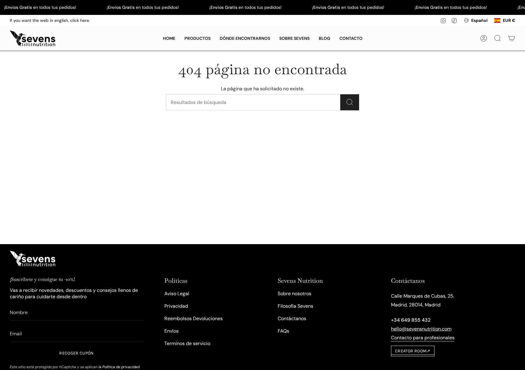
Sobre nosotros (294, 293)
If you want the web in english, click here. (50, 20)
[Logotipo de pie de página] (32, 258)
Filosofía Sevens (295, 306)
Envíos (171, 331)
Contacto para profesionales (423, 337)
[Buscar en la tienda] (349, 102)
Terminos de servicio (187, 343)
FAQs (283, 331)
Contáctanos (292, 318)
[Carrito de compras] (512, 38)
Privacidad (176, 306)
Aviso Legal (176, 293)
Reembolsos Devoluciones (193, 318)
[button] (197, 38)
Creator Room (413, 351)
